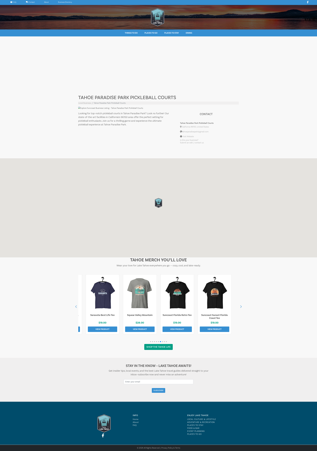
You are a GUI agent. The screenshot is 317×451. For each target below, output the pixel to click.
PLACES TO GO (194, 434)
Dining (189, 33)
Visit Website (188, 136)
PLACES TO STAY (195, 425)
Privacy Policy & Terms (170, 448)
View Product (102, 329)
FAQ (135, 425)
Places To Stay (171, 33)
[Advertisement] (158, 63)
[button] (241, 306)
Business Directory (65, 2)
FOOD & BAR (193, 428)
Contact (31, 2)
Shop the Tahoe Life (158, 347)
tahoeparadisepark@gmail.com (195, 131)
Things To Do (131, 33)
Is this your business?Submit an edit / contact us (192, 141)
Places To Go (151, 33)
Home (135, 419)
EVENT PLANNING (196, 431)
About (46, 2)
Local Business (84, 103)
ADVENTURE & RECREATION (201, 422)
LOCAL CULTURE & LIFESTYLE (201, 419)
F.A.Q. (14, 2)
